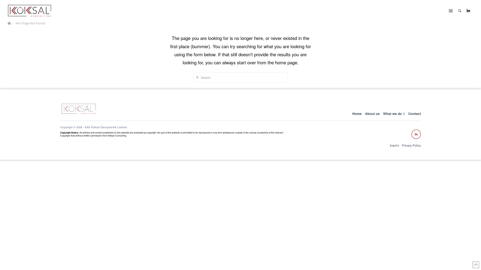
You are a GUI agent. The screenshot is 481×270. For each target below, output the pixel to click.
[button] (450, 10)
